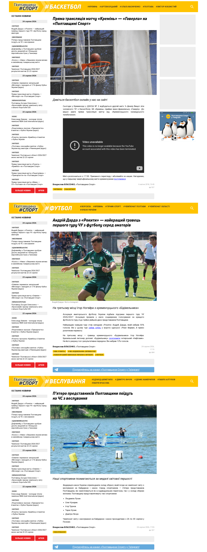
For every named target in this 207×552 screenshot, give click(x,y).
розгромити (114, 338)
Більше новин (23, 190)
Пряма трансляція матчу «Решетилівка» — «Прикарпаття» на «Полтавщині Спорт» (28, 174)
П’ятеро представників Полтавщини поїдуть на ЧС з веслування (26, 41)
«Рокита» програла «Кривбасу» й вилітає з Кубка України (28, 138)
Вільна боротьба (19, 100)
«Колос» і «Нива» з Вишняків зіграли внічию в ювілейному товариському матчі (29, 61)
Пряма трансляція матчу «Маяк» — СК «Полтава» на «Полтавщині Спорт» (27, 183)
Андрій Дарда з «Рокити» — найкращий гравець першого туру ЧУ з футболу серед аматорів (28, 31)
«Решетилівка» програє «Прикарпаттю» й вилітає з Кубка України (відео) (27, 129)
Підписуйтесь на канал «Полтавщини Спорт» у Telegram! (105, 369)
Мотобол (16, 57)
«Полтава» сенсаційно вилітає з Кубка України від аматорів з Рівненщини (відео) (28, 147)
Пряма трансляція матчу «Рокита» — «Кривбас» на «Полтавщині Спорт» (26, 165)
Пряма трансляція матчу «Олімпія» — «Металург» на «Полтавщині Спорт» (26, 95)
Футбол (16, 26)
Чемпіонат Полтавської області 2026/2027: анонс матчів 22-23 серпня (29, 156)
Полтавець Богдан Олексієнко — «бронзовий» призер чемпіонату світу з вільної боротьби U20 (26, 105)
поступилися (120, 179)
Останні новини (21, 16)
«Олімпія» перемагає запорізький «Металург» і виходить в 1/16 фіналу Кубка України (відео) (29, 85)
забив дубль (95, 327)
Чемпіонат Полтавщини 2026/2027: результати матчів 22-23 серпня (25, 70)
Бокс (15, 116)
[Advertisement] (178, 30)
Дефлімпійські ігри (20, 46)
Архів (41, 190)
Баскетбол (65, 6)
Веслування (17, 37)
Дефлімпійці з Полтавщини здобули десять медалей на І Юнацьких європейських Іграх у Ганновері (26, 51)
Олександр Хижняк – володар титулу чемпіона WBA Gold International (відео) (27, 120)
